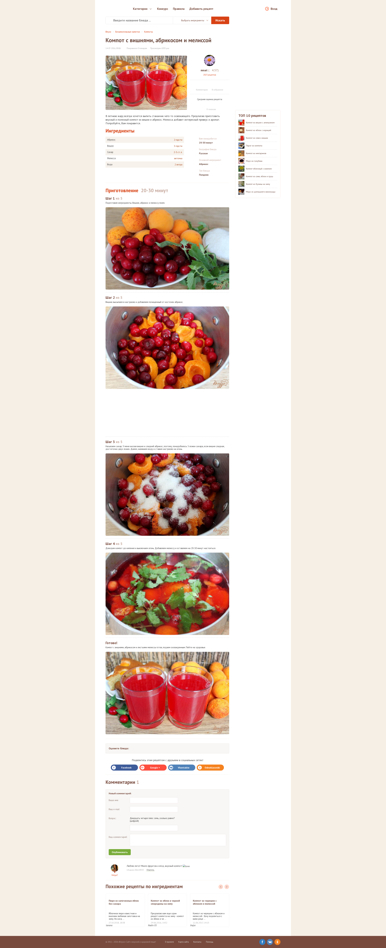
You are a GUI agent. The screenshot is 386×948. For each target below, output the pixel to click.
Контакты (197, 942)
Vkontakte (183, 767)
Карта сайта (183, 942)
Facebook (126, 767)
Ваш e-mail (114, 809)
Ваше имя (113, 800)
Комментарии (202, 89)
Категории (140, 9)
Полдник (204, 174)
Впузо (108, 31)
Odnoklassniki (212, 767)
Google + (155, 767)
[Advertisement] (167, 413)
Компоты (148, 31)
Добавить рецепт (201, 9)
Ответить (150, 870)
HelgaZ (115, 875)
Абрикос (111, 139)
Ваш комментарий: (118, 837)
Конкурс (162, 9)
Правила (179, 9)
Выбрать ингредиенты (192, 20)
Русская (203, 153)
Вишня (110, 146)
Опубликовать (120, 852)
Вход (274, 9)
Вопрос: (112, 818)
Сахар (110, 152)
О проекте (169, 942)
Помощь (209, 942)
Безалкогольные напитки (127, 31)
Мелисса (111, 158)
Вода (109, 164)
